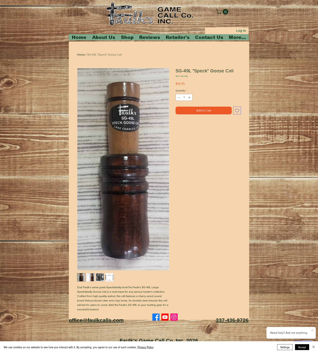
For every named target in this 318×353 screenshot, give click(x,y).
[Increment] (189, 97)
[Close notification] (312, 330)
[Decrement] (178, 97)
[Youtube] (165, 317)
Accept (302, 347)
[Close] (313, 347)
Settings (285, 347)
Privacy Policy (145, 347)
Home (81, 54)
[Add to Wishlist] (237, 110)
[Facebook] (156, 317)
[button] (222, 12)
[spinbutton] (184, 97)
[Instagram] (174, 317)
